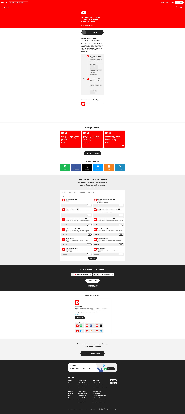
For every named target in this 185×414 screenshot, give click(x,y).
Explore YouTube (80, 317)
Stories (69, 384)
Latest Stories (95, 380)
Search (69, 395)
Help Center (70, 391)
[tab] (63, 192)
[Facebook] (99, 409)
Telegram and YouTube (82, 397)
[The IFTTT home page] (4, 2)
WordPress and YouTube (82, 393)
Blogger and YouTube (82, 391)
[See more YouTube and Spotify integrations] (79, 325)
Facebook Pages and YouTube (83, 384)
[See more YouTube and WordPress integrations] (98, 331)
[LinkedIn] (102, 409)
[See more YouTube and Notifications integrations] (79, 331)
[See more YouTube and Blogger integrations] (89, 331)
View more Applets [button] (92, 153)
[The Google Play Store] (113, 383)
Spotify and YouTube (81, 382)
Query (68, 210)
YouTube (76, 308)
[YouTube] (107, 409)
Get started (179, 2)
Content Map (70, 393)
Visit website (77, 314)
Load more (92, 258)
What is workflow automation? (97, 389)
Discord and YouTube (82, 395)
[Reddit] (116, 409)
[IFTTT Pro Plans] (76, 199)
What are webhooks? (96, 393)
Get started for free (92, 354)
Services (70, 382)
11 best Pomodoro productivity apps (99, 395)
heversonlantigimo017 (88, 25)
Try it (89, 205)
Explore (163, 2)
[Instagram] (105, 409)
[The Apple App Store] (113, 380)
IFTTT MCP (70, 389)
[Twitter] (110, 409)
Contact (86, 409)
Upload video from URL (95, 78)
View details (65, 224)
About (94, 409)
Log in (172, 2)
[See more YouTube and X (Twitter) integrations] (98, 325)
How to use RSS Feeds (96, 391)
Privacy (90, 409)
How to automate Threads (97, 397)
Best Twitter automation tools (97, 384)
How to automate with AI (96, 382)
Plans (167, 2)
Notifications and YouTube (82, 389)
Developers (70, 409)
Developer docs (71, 399)
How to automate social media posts (99, 399)
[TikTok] (113, 409)
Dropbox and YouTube (82, 399)
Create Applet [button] (92, 280)
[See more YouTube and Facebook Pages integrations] (89, 325)
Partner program (81, 409)
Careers (75, 409)
